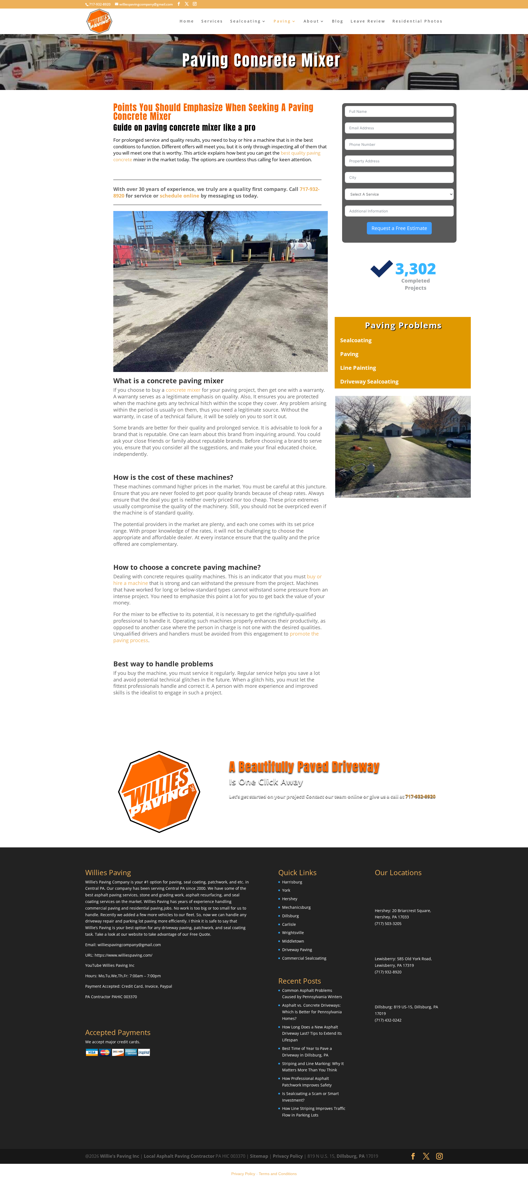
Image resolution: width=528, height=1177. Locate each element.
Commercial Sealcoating (304, 958)
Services (212, 21)
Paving (282, 21)
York (286, 890)
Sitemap (259, 1156)
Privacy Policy (288, 1156)
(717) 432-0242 (388, 1020)
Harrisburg (292, 882)
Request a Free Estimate (399, 228)
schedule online (179, 195)
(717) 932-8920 (388, 972)
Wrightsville (293, 932)
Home (187, 21)
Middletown (293, 941)
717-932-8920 (420, 796)
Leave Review (368, 21)
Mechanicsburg (296, 907)
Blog (337, 21)
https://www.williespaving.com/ (123, 955)
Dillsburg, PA (351, 1156)
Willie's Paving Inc (119, 1156)
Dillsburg (290, 915)
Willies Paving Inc (118, 965)
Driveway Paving (297, 949)
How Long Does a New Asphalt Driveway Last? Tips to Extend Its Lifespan (312, 1033)
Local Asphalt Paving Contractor (180, 1156)
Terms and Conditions (278, 1173)
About (311, 21)
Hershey (289, 898)
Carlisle (289, 924)
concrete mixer (183, 390)
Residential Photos (417, 21)
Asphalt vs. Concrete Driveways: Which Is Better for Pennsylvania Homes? (312, 1012)
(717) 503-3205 (388, 923)
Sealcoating (245, 21)
